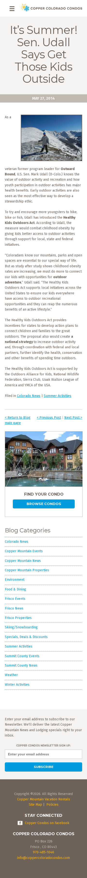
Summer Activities (57, 396)
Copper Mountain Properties (27, 570)
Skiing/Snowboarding (21, 627)
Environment (14, 580)
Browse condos (44, 504)
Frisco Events (15, 599)
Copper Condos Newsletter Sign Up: (43, 745)
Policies (52, 805)
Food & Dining (15, 589)
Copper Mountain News (23, 561)
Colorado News (28, 396)
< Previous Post (49, 418)
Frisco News (14, 608)
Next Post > (73, 418)
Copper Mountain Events (24, 551)
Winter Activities (17, 685)
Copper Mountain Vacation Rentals (43, 799)
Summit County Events (22, 656)
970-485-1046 (43, 852)
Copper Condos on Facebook (47, 823)
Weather (11, 675)
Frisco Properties (18, 618)
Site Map (35, 805)
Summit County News (21, 665)
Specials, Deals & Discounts (26, 637)
